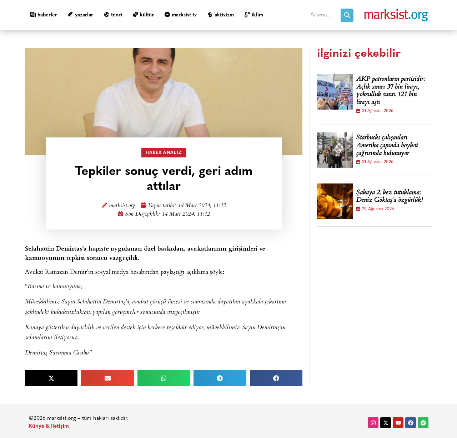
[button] (51, 378)
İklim (257, 15)
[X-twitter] (385, 422)
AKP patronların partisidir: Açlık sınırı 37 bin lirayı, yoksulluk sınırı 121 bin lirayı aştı (390, 91)
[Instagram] (373, 422)
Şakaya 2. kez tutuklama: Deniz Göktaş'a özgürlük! (389, 197)
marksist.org (122, 206)
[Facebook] (410, 422)
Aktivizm (224, 15)
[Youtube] (398, 422)
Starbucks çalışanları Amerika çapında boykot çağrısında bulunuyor (387, 145)
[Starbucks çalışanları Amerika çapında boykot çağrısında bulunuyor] (335, 150)
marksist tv (184, 15)
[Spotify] (423, 422)
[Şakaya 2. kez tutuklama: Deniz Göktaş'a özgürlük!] (335, 201)
